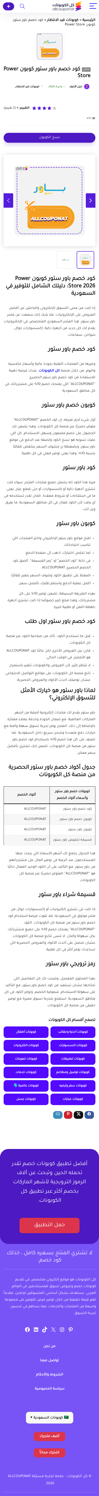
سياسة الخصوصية (49, 1389)
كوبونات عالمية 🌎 (26, 1086)
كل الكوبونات (49, 371)
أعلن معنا (8, 6)
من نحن (49, 1347)
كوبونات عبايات (73, 1099)
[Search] (22, 6)
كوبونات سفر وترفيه (73, 1086)
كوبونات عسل (26, 1099)
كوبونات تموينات (26, 1059)
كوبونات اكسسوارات (73, 1045)
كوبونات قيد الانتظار (63, 20)
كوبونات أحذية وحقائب (73, 1032)
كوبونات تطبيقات (73, 1059)
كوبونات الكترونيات (26, 1045)
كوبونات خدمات (26, 1072)
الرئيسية (88, 20)
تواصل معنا (49, 1361)
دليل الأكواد (76, 86)
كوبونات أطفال (26, 1032)
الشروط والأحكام (49, 1375)
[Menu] (93, 6)
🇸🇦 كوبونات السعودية (50, 1418)
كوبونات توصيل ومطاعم (73, 1072)
